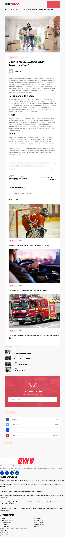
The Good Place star (20, 364)
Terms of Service (39, 524)
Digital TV (4, 518)
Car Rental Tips (43, 163)
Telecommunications (7, 520)
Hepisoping (19, 71)
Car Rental (16, 9)
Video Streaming (6, 522)
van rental (12, 168)
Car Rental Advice (22, 163)
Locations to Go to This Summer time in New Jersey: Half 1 (30, 291)
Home (6, 9)
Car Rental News (33, 163)
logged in (18, 193)
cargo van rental (14, 165)
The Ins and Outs (19, 370)
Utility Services (38, 522)
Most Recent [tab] (18, 346)
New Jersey (35, 165)
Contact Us (37, 526)
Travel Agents (38, 518)
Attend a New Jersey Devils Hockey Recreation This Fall (29, 246)
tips (42, 165)
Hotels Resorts (38, 520)
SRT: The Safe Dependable (22, 353)
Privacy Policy (6, 526)
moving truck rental (25, 165)
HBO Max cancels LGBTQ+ (22, 359)
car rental (12, 163)
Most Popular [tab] (8, 346)
